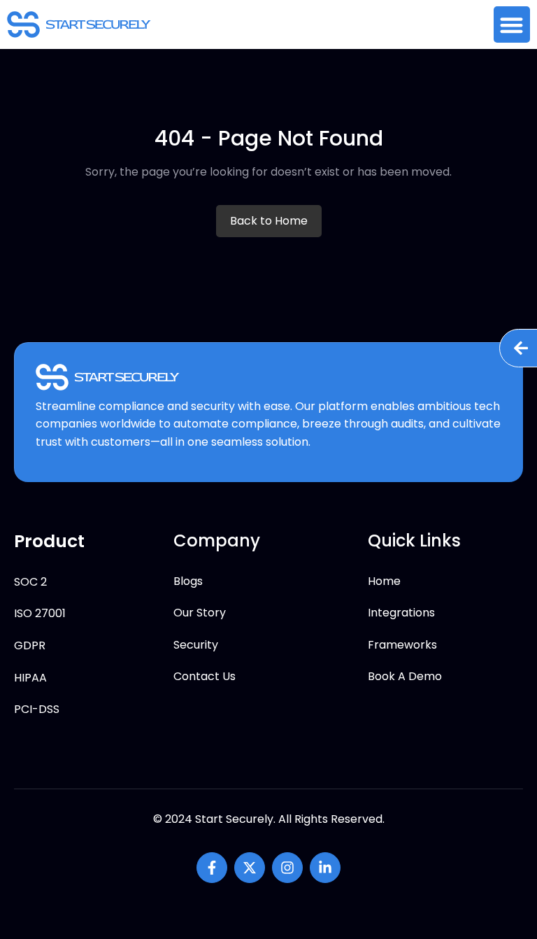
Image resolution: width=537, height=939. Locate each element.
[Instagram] (287, 867)
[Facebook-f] (211, 867)
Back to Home (269, 221)
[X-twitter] (249, 867)
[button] (512, 24)
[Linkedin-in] (325, 867)
